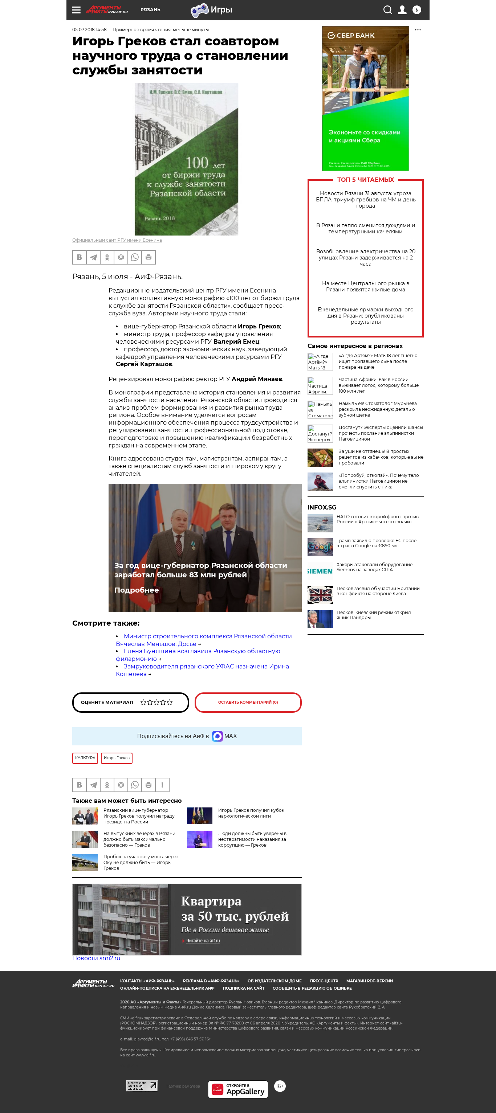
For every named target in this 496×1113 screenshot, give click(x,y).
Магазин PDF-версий (369, 981)
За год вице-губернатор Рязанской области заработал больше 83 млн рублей (200, 570)
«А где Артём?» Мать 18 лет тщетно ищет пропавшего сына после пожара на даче (378, 361)
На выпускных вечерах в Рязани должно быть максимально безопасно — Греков (139, 839)
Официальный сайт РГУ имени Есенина (117, 240)
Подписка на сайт (243, 988)
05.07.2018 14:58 (89, 29)
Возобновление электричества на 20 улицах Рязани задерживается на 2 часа (365, 258)
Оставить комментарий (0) (248, 702)
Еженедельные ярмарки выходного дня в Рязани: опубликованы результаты (366, 316)
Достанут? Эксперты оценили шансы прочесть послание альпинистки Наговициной (381, 433)
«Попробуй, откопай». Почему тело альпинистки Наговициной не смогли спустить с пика (379, 481)
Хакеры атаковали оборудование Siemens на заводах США (374, 567)
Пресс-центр (324, 981)
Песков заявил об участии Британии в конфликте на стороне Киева (378, 591)
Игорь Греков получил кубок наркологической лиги (251, 813)
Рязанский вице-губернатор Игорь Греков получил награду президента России (139, 815)
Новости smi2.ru (96, 958)
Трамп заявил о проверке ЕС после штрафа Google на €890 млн (376, 543)
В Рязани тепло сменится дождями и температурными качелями (365, 228)
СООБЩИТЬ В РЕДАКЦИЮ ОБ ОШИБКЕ (312, 988)
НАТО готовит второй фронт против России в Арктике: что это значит (378, 519)
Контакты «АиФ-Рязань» (147, 981)
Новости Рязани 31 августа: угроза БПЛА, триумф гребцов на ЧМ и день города (366, 200)
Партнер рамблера (183, 1086)
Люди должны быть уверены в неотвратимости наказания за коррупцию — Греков (252, 839)
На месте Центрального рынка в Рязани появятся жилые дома (366, 287)
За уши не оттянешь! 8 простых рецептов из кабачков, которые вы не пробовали (381, 457)
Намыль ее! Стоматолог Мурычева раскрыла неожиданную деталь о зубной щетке (378, 409)
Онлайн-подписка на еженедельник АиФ (167, 988)
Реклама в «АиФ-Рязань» (211, 981)
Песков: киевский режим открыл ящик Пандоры (374, 615)
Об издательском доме (275, 981)
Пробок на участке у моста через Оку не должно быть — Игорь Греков (140, 862)
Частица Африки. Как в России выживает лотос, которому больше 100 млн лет (379, 385)
